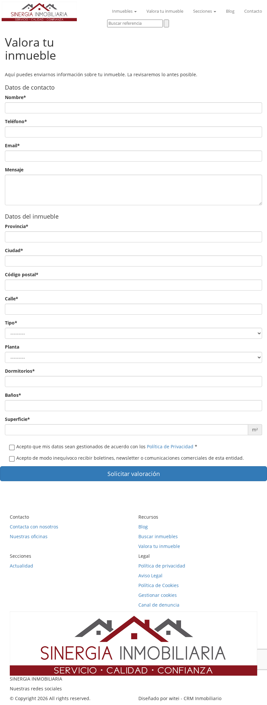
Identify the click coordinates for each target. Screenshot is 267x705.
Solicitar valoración (133, 474)
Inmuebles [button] (123, 11)
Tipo (11, 323)
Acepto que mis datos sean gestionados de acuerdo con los (106, 446)
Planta (12, 347)
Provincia (16, 226)
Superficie (17, 419)
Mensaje (14, 169)
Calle (11, 298)
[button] (112, 32)
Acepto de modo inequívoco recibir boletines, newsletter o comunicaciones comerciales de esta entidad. (130, 458)
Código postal (21, 274)
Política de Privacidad (170, 446)
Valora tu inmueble (165, 11)
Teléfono (16, 121)
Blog (230, 11)
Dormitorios (20, 371)
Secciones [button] (203, 11)
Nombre (15, 97)
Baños (13, 395)
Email (12, 145)
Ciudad (14, 250)
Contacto (253, 11)
